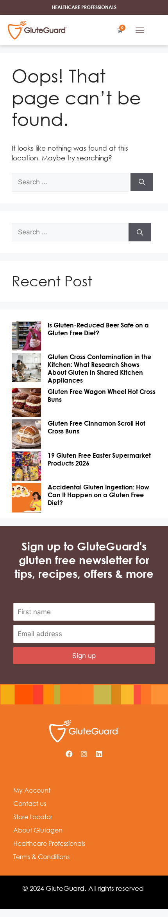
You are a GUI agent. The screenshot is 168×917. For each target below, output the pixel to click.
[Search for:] (71, 182)
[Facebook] (69, 753)
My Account (31, 790)
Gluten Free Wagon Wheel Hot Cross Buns (101, 395)
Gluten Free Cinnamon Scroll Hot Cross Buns (96, 427)
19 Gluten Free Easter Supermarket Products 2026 (99, 459)
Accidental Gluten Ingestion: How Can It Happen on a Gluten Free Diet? (98, 495)
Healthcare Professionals (49, 843)
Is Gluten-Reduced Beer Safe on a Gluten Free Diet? (98, 329)
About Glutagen (38, 830)
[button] (139, 30)
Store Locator (32, 817)
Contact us (29, 803)
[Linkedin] (98, 753)
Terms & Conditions (41, 857)
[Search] (141, 182)
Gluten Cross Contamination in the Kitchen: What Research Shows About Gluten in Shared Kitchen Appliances (99, 368)
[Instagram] (84, 753)
